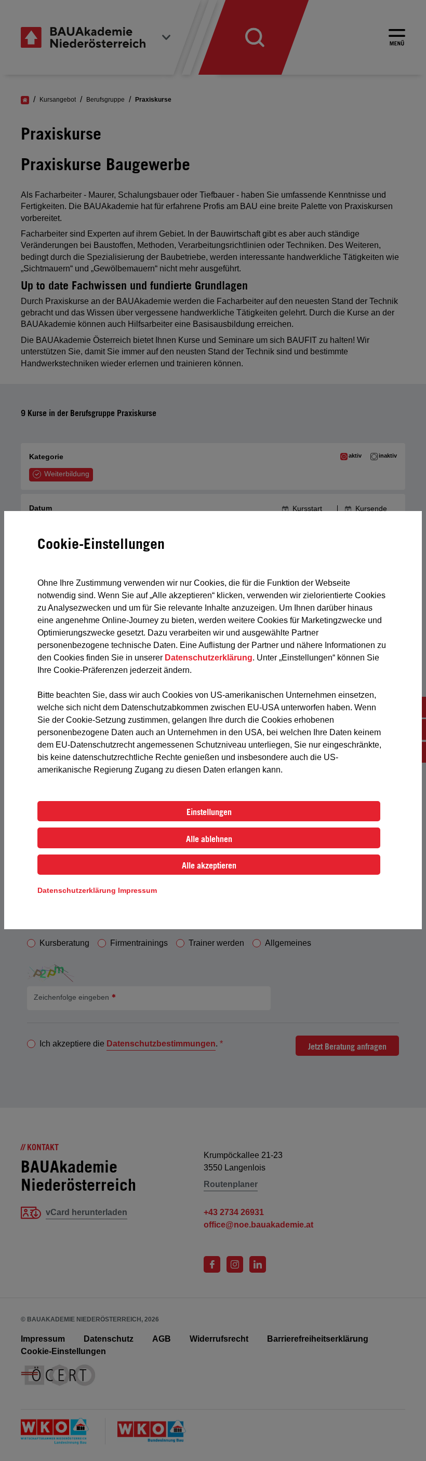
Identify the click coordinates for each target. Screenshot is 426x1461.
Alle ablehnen (209, 839)
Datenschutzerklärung (208, 657)
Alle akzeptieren (209, 865)
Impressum (137, 890)
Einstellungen (209, 812)
